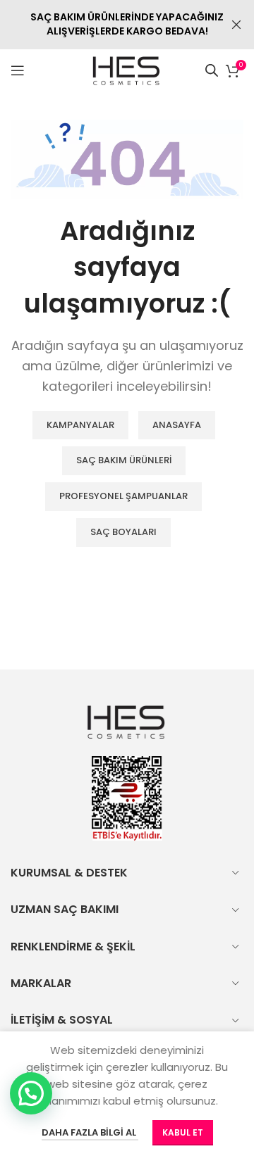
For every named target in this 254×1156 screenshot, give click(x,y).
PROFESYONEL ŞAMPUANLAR (123, 496)
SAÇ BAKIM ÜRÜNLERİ (123, 460)
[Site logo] (127, 70)
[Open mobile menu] (18, 70)
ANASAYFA (176, 425)
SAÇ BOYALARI (123, 532)
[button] (31, 1093)
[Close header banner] (236, 24)
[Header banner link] (106, 24)
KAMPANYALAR (80, 425)
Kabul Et (182, 1132)
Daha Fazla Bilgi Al (90, 1132)
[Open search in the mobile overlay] (212, 70)
